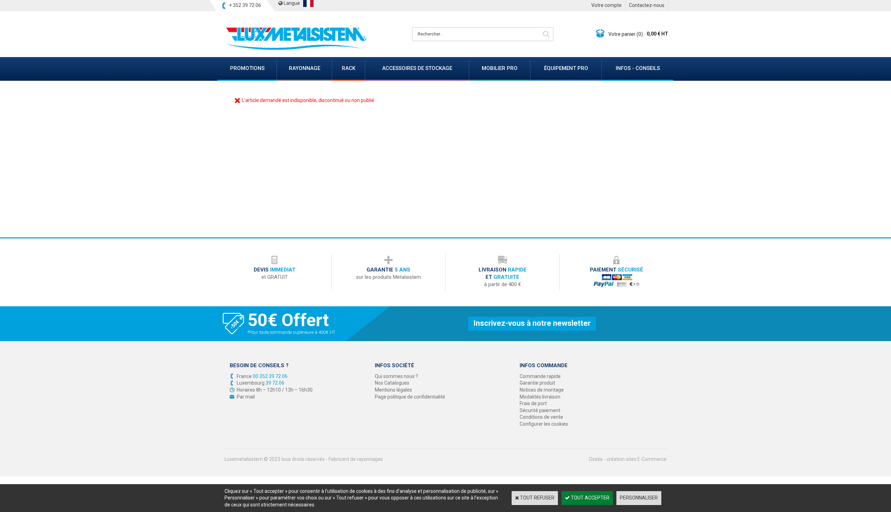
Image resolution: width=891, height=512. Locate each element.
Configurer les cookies (544, 424)
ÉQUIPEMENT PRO (566, 68)
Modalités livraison (540, 397)
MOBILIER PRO (500, 68)
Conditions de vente (541, 417)
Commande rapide (540, 376)
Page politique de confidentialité (410, 397)
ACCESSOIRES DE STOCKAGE (417, 68)
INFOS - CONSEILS (638, 68)
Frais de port (533, 403)
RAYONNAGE (304, 68)
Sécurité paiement (540, 410)
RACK (348, 68)
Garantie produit (537, 383)
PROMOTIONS (247, 68)
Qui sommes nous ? (396, 376)
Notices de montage (542, 390)
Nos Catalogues (392, 383)
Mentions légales (393, 390)
